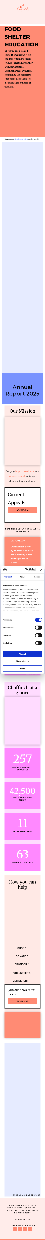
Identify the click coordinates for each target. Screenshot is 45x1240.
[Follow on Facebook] (15, 1229)
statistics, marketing (21, 139)
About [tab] (37, 577)
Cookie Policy (22, 1219)
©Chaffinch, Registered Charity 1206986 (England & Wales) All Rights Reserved (22, 1207)
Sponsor (21, 964)
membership (20, 980)
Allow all (22, 654)
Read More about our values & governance (22, 530)
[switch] (38, 627)
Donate (21, 956)
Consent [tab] (8, 577)
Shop (20, 948)
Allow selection (22, 661)
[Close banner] (41, 570)
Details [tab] (23, 577)
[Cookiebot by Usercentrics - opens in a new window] (26, 570)
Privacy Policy (22, 1213)
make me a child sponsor (26, 1195)
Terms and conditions (22, 1225)
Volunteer (20, 973)
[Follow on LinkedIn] (30, 1229)
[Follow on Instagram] (25, 1229)
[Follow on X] (20, 1229)
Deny (22, 668)
